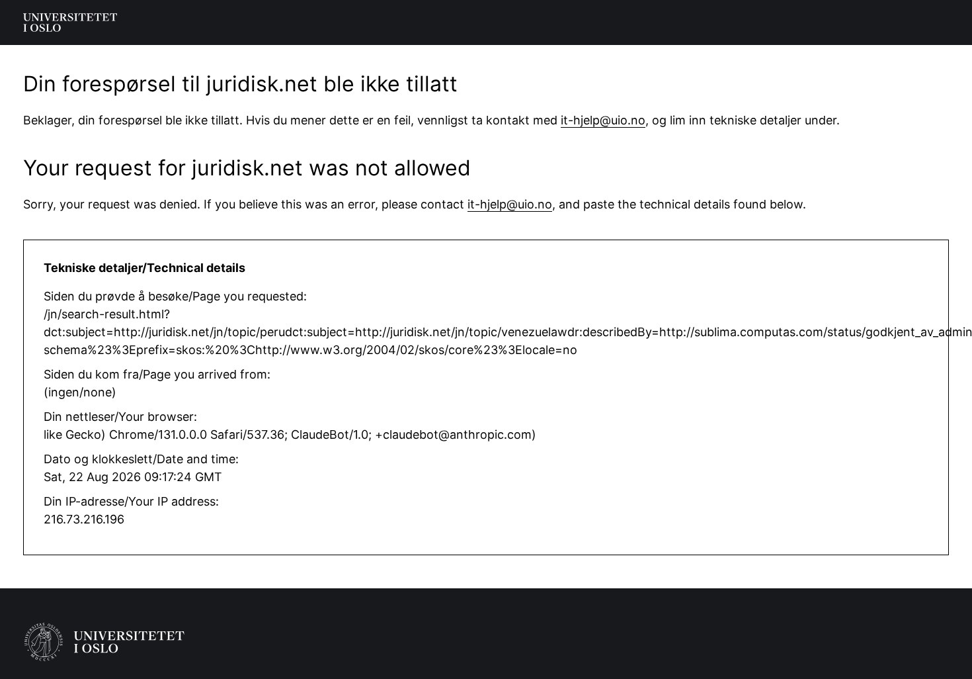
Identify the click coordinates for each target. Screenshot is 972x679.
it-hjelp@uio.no (603, 120)
